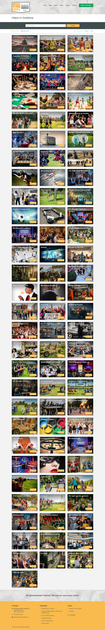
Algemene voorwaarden (75, 608)
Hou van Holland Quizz (47, 620)
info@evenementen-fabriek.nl (21, 617)
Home (45, 5)
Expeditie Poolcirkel (46, 618)
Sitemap (71, 611)
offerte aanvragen (86, 5)
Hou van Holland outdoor (47, 615)
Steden (56, 5)
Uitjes (50, 5)
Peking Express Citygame (48, 608)
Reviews (68, 5)
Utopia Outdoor (45, 623)
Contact (74, 5)
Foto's (61, 5)
